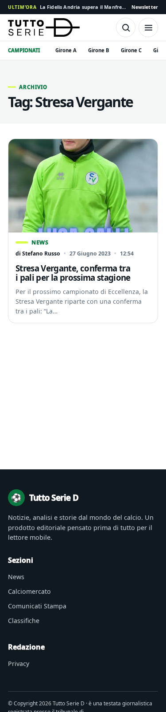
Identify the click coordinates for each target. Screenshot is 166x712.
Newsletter (144, 7)
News (16, 577)
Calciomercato (29, 591)
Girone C (131, 50)
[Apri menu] (148, 27)
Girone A (66, 50)
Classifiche (23, 620)
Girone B (98, 50)
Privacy (18, 663)
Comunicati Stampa (37, 606)
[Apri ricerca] (125, 27)
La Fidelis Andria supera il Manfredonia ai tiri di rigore (67, 7)
